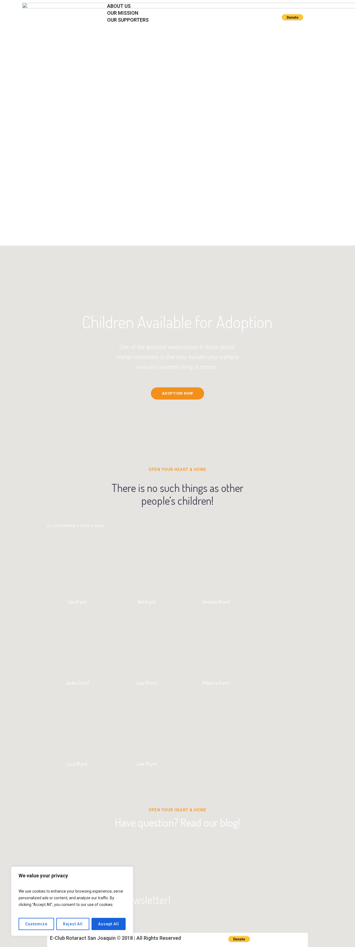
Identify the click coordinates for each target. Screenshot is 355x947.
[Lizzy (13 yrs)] (146, 644)
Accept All (108, 924)
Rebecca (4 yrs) (215, 683)
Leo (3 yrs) (77, 602)
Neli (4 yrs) (147, 602)
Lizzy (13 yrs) (147, 683)
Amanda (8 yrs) (216, 602)
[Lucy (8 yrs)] (77, 725)
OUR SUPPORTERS (128, 20)
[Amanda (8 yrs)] (216, 563)
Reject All (73, 924)
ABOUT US (114, 33)
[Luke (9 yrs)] (146, 725)
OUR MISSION (117, 40)
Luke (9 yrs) (146, 764)
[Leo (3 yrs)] (77, 563)
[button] (181, 27)
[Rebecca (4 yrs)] (216, 644)
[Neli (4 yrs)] (146, 563)
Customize (36, 924)
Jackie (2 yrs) (77, 683)
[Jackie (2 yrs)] (77, 644)
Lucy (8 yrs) (77, 764)
